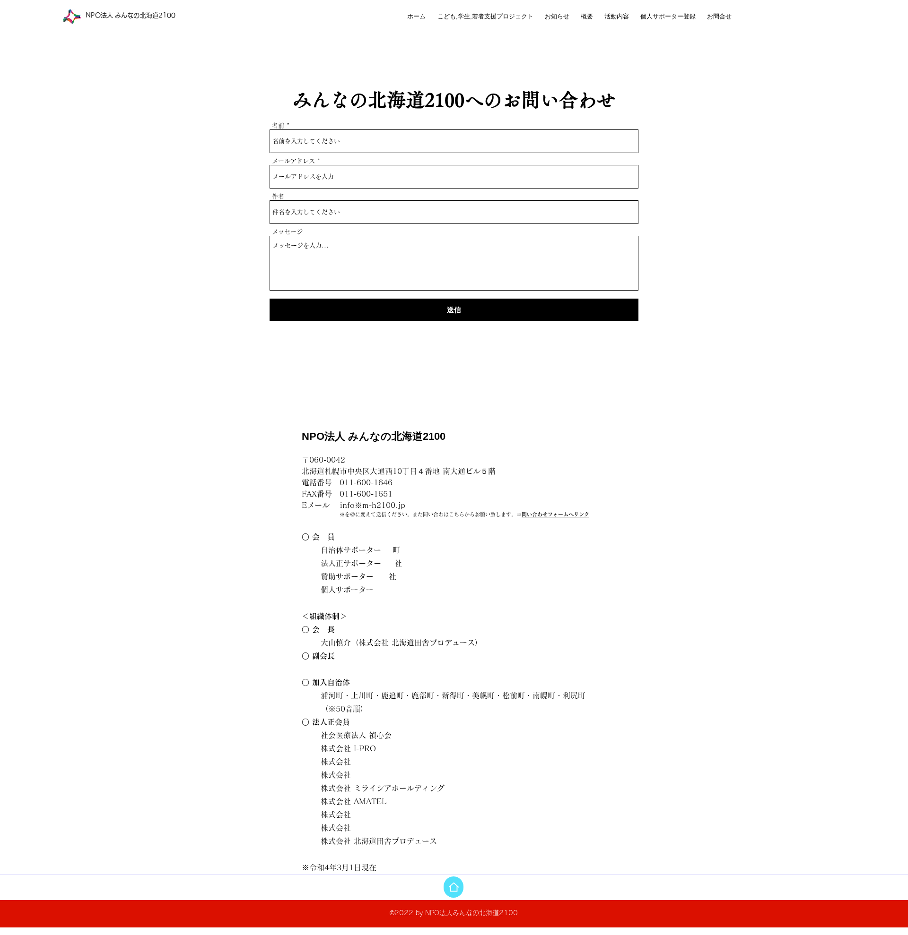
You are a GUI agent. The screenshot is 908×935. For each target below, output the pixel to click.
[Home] (453, 887)
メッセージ (287, 232)
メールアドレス (293, 161)
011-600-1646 (366, 482)
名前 (278, 125)
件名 (278, 196)
